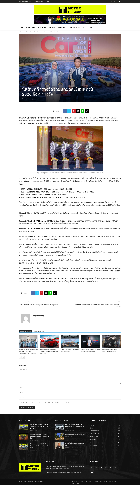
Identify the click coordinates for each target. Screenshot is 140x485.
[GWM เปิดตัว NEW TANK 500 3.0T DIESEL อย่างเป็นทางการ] (111, 341)
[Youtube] (120, 1)
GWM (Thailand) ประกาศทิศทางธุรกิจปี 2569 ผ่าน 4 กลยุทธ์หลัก (38, 305)
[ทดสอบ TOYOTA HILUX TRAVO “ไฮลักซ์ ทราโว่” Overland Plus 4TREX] (23, 427)
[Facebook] (109, 1)
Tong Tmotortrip (28, 99)
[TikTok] (106, 468)
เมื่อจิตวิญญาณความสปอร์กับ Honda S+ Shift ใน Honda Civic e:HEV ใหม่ (49, 351)
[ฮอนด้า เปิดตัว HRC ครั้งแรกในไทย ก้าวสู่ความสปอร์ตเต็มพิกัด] (90, 341)
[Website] (115, 468)
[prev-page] (20, 357)
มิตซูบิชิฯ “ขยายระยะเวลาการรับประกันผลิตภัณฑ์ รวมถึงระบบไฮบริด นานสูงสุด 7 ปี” (98, 306)
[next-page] (23, 357)
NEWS (26, 32)
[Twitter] (114, 1)
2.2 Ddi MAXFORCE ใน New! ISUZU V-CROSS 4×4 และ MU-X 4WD (39, 436)
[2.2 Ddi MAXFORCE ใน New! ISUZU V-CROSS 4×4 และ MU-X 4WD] (23, 436)
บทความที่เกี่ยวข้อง (25, 331)
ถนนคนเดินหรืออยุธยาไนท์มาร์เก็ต (75, 434)
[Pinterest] (74, 111)
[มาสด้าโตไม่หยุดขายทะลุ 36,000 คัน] (59, 445)
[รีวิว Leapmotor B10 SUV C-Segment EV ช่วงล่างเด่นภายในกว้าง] (23, 446)
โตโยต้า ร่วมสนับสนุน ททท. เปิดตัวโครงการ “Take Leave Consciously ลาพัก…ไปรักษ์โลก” (28, 351)
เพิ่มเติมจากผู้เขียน (39, 331)
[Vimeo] (117, 1)
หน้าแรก (21, 32)
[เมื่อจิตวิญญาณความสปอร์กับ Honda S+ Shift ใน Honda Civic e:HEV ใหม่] (49, 341)
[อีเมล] (78, 111)
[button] (118, 27)
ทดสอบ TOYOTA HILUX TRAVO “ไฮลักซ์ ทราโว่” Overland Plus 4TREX (39, 426)
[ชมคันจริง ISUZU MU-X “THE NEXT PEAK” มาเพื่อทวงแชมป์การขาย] (59, 427)
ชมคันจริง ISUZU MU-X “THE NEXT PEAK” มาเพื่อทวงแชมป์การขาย (75, 426)
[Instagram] (112, 1)
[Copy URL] (87, 111)
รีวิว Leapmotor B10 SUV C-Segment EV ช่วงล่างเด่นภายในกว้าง (39, 445)
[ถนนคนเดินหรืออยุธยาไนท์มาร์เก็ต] (59, 436)
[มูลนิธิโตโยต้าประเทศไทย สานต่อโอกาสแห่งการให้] (70, 341)
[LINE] (82, 111)
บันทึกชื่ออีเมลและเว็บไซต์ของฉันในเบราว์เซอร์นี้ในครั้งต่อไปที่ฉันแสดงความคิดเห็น (45, 403)
